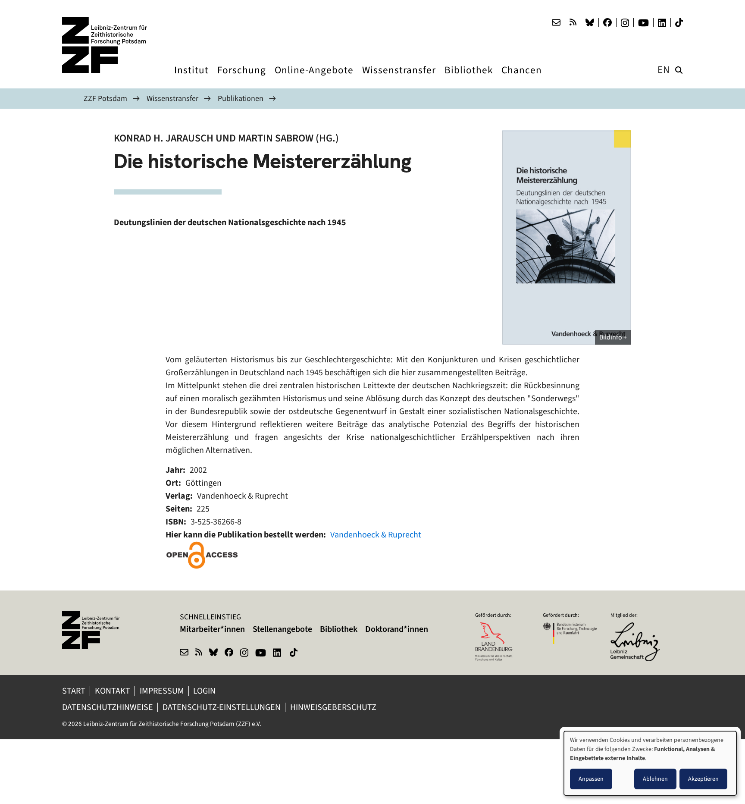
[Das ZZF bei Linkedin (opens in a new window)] (662, 23)
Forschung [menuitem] (241, 78)
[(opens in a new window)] (202, 555)
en (663, 69)
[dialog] (650, 763)
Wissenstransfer (172, 98)
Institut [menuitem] (191, 78)
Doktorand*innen (396, 629)
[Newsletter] (556, 22)
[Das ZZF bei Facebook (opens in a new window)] (607, 22)
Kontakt (112, 691)
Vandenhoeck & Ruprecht (375, 534)
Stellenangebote (282, 629)
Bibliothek (338, 629)
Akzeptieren (703, 779)
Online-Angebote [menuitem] (314, 78)
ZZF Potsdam (105, 98)
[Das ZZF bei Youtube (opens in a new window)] (643, 23)
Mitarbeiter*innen (212, 629)
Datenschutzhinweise (107, 707)
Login (205, 691)
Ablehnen (655, 779)
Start (73, 691)
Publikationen (240, 98)
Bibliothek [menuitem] (468, 78)
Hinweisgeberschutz (334, 707)
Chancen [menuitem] (521, 78)
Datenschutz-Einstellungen (222, 707)
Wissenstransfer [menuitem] (399, 78)
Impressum (162, 691)
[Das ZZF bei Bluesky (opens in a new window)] (589, 22)
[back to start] (105, 45)
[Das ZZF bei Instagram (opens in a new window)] (625, 23)
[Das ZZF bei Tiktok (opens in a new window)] (679, 22)
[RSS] (573, 22)
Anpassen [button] (591, 779)
